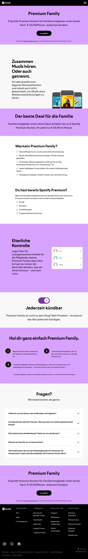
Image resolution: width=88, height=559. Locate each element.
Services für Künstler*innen (39, 514)
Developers (37, 520)
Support (54, 513)
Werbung (37, 524)
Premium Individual (72, 514)
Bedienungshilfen (17, 555)
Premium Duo (73, 520)
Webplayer (55, 517)
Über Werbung (6, 555)
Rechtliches (5, 552)
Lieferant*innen (39, 532)
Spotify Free (72, 535)
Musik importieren (55, 529)
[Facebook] (19, 544)
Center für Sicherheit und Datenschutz (21, 552)
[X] (11, 544)
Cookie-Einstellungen (55, 552)
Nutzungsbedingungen (31, 41)
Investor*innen (39, 528)
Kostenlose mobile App (55, 522)
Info (17, 513)
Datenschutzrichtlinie (41, 552)
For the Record (21, 521)
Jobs (18, 517)
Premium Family (74, 524)
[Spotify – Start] (6, 2)
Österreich (83, 549)
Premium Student (71, 529)
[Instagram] (4, 544)
